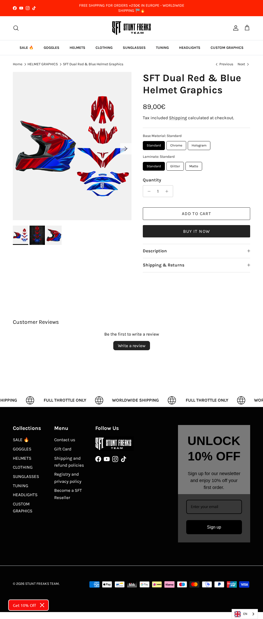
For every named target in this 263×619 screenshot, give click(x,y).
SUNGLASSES (134, 47)
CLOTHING (104, 47)
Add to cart (196, 213)
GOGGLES (51, 47)
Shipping (178, 117)
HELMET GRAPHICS (42, 64)
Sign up (214, 527)
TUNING (162, 47)
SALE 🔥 (26, 47)
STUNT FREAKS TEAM (42, 583)
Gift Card (62, 448)
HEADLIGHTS (189, 47)
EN (245, 614)
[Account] (235, 28)
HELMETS (77, 47)
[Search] (16, 28)
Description (155, 250)
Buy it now (196, 231)
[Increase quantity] (168, 191)
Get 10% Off (24, 605)
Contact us (64, 439)
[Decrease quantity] (147, 191)
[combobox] (245, 614)
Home (17, 64)
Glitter (175, 165)
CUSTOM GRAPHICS (227, 47)
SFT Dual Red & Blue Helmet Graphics (93, 64)
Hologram (199, 144)
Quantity (152, 179)
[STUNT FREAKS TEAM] (131, 28)
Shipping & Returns (163, 264)
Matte (194, 165)
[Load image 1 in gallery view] (72, 146)
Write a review (131, 345)
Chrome (176, 144)
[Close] (42, 605)
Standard (153, 144)
